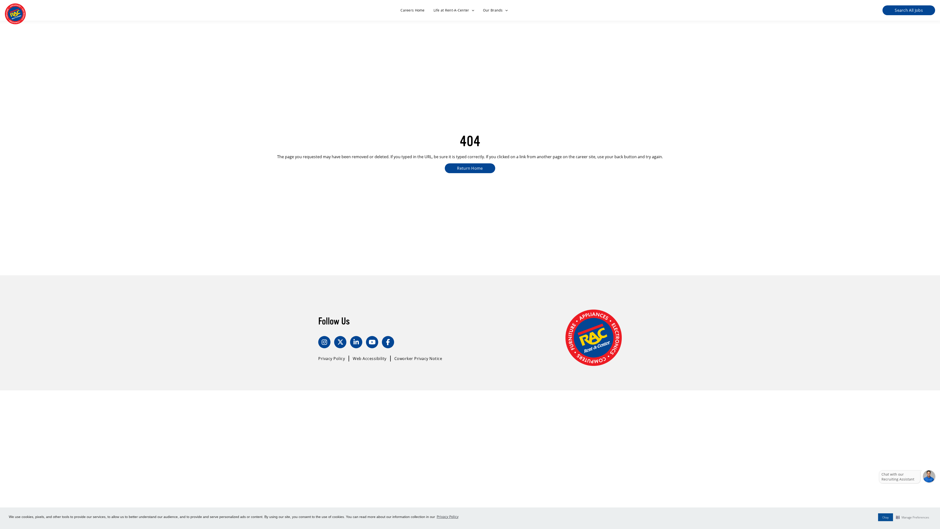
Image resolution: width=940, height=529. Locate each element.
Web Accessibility (370, 358)
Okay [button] (885, 517)
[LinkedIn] (356, 342)
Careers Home (412, 10)
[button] (912, 517)
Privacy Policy (447, 516)
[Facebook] (388, 342)
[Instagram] (324, 342)
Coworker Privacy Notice (418, 358)
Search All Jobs (909, 10)
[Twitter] (340, 342)
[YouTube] (372, 342)
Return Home (470, 168)
